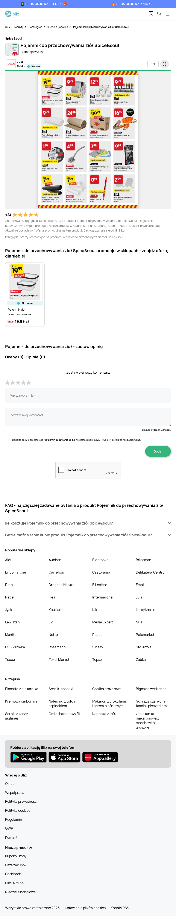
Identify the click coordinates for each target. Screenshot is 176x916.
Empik (141, 584)
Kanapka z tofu (104, 713)
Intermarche (102, 597)
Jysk (8, 609)
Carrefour (57, 572)
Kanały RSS (120, 907)
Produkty (18, 27)
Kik (94, 609)
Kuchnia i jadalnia (57, 27)
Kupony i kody (15, 856)
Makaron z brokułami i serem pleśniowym (109, 703)
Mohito (10, 634)
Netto (53, 634)
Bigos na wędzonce (151, 688)
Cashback (13, 874)
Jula (139, 597)
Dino (9, 584)
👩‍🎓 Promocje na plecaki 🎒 (44, 4)
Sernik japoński (61, 688)
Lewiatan (12, 622)
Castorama (101, 572)
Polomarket (145, 634)
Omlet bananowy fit (64, 713)
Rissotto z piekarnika (21, 688)
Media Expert (102, 622)
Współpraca (14, 792)
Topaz (97, 659)
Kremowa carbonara (21, 701)
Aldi (8, 559)
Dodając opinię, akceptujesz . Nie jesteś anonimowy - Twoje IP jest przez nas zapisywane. (76, 439)
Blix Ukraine (14, 883)
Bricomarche (15, 572)
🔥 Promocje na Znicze (132, 4)
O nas (9, 783)
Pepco (97, 634)
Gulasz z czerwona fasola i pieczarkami (152, 703)
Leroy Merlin (145, 609)
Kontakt (11, 837)
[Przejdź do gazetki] (164, 64)
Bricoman (144, 559)
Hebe (9, 597)
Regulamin (13, 819)
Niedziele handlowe (20, 892)
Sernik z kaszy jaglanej (16, 716)
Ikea (52, 597)
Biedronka (100, 559)
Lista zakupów (16, 865)
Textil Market (59, 659)
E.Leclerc (99, 584)
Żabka (141, 659)
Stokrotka (144, 647)
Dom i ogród (35, 27)
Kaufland (56, 609)
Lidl (51, 622)
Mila (139, 622)
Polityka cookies (17, 810)
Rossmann (57, 647)
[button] (88, 523)
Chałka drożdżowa (106, 688)
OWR (9, 828)
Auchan (55, 559)
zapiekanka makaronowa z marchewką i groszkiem (147, 720)
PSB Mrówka (15, 647)
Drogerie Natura (61, 584)
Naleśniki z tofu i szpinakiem (62, 703)
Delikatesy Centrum (152, 572)
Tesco (10, 659)
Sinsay (97, 647)
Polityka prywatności (21, 801)
